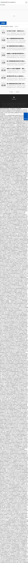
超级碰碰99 (11, 223)
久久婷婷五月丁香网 (5, 273)
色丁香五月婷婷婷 (21, 295)
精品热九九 (15, 560)
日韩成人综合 (21, 468)
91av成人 (13, 396)
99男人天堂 (15, 514)
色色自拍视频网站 (18, 310)
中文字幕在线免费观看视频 (13, 355)
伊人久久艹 (16, 191)
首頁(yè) (11, 26)
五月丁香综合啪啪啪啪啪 (16, 175)
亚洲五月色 (13, 131)
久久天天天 (22, 375)
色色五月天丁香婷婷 (20, 184)
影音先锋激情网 (21, 377)
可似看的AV (18, 236)
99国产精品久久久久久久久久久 (9, 199)
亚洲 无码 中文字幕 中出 (14, 492)
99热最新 (6, 123)
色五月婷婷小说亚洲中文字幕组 (17, 203)
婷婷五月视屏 (17, 216)
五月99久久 (19, 551)
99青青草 (2, 243)
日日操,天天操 (23, 488)
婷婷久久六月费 (11, 216)
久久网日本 (11, 515)
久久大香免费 (18, 408)
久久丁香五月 (14, 347)
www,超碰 (2, 510)
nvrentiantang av (10, 183)
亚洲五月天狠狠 (12, 246)
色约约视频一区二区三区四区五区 (8, 471)
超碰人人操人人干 (16, 518)
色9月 (23, 462)
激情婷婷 (22, 390)
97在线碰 (12, 159)
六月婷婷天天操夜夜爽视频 (12, 168)
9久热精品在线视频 (20, 548)
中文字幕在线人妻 (21, 299)
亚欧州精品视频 (15, 218)
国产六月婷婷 (19, 322)
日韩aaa (6, 442)
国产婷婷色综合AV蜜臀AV (12, 139)
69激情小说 (8, 386)
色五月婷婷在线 (14, 326)
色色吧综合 (10, 283)
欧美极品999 (23, 518)
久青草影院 (12, 165)
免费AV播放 (24, 357)
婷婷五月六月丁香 (19, 164)
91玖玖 (12, 178)
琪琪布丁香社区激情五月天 (6, 464)
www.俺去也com (3, 446)
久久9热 (18, 483)
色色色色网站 (18, 345)
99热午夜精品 (8, 416)
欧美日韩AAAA (6, 266)
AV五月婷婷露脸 (18, 329)
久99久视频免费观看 (15, 545)
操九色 (6, 562)
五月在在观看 (6, 413)
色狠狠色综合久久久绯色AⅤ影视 (9, 496)
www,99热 (8, 415)
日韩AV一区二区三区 (11, 554)
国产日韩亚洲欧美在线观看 (18, 171)
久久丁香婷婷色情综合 (10, 484)
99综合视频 (7, 503)
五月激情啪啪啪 (7, 347)
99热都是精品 (18, 442)
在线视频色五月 (24, 543)
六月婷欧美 (8, 281)
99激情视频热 (15, 379)
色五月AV (24, 161)
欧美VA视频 (10, 194)
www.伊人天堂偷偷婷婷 (15, 225)
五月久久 (8, 544)
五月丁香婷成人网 (6, 165)
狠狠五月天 (12, 382)
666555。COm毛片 (4, 334)
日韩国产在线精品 (21, 344)
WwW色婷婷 (21, 325)
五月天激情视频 (17, 494)
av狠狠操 (5, 554)
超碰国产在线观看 (3, 514)
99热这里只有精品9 (22, 217)
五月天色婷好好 (22, 490)
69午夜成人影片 (23, 317)
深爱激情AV (24, 314)
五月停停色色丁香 (10, 446)
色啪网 (1, 554)
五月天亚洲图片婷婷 (19, 223)
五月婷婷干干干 (6, 319)
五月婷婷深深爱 (12, 329)
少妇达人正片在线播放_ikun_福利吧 (17, 447)
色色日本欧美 (18, 396)
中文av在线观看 (21, 498)
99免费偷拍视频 (24, 513)
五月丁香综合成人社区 (20, 169)
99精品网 (7, 428)
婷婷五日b (17, 183)
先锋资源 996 (12, 261)
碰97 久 (9, 445)
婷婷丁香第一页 (17, 457)
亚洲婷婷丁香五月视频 (15, 362)
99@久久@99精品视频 (7, 360)
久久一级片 (9, 550)
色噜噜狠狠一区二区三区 (21, 411)
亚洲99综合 (6, 261)
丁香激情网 (16, 182)
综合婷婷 (25, 167)
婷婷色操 (18, 273)
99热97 (13, 288)
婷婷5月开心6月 (12, 417)
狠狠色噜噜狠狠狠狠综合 (20, 288)
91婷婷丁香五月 (19, 127)
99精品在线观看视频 (19, 229)
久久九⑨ (13, 187)
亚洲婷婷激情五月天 (4, 233)
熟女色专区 (25, 127)
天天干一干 (3, 383)
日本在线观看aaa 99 (20, 190)
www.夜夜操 (23, 238)
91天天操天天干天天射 (15, 349)
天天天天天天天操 (23, 510)
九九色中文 (19, 265)
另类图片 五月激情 (24, 370)
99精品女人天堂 (23, 281)
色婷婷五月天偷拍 (11, 190)
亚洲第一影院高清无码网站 (19, 372)
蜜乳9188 (11, 142)
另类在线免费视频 (14, 134)
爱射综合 (21, 487)
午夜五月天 (24, 292)
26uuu (1, 213)
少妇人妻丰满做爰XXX (7, 296)
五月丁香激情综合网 (24, 428)
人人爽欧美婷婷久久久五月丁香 (13, 499)
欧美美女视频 (15, 559)
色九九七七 (9, 189)
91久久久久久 (18, 165)
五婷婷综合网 (2, 341)
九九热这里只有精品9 (22, 413)
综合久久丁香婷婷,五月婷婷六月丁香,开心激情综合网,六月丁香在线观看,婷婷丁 (14, 374)
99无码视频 (7, 480)
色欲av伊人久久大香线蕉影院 (17, 439)
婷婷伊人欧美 (8, 134)
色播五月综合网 (17, 359)
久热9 (4, 179)
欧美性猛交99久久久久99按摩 (12, 341)
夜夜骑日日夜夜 (17, 118)
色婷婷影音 (9, 218)
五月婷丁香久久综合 (13, 344)
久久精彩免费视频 (10, 130)
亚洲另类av (5, 495)
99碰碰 (18, 199)
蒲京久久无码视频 (6, 214)
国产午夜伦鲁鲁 (10, 118)
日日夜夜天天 (23, 430)
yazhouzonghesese (20, 471)
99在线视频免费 (4, 164)
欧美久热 (15, 498)
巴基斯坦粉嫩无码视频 (4, 530)
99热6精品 (12, 176)
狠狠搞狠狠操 (15, 490)
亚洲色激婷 (21, 533)
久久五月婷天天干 (21, 401)
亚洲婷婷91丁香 (7, 159)
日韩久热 (9, 231)
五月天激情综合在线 (16, 228)
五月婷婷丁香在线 (7, 131)
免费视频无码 (11, 160)
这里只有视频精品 (11, 342)
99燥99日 (9, 419)
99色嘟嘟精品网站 (22, 277)
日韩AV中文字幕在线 (22, 456)
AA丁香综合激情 (19, 393)
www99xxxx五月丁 (9, 479)
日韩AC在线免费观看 (9, 363)
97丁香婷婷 (9, 405)
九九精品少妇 (15, 116)
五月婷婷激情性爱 (20, 347)
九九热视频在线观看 (14, 263)
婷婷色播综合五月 (8, 314)
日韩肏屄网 (7, 127)
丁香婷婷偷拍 (13, 184)
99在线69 (11, 451)
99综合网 (10, 174)
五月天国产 (17, 488)
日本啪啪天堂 (17, 130)
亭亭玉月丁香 (21, 232)
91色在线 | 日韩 (7, 243)
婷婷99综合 (18, 381)
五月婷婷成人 (14, 243)
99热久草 (10, 562)
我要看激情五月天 (8, 560)
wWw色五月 (18, 555)
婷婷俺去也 (15, 401)
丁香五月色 (20, 387)
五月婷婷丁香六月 (20, 461)
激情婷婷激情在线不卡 (21, 303)
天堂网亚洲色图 (21, 139)
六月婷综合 (24, 236)
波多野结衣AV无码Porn (9, 421)
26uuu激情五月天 (3, 216)
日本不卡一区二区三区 (6, 509)
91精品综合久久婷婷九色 (16, 507)
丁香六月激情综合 (14, 210)
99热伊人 (2, 382)
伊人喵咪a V (7, 295)
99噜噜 (25, 333)
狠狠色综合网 (8, 556)
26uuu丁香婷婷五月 (15, 214)
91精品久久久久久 (5, 515)
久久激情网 (23, 555)
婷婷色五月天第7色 (22, 133)
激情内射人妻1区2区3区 (18, 194)
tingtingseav (4, 325)
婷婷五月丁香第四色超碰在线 (19, 248)
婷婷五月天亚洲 (5, 195)
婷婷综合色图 (6, 457)
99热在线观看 (11, 348)
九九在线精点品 (14, 509)
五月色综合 (5, 137)
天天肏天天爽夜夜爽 (14, 364)
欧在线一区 (20, 486)
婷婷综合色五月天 (3, 202)
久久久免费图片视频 (22, 526)
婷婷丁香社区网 (4, 205)
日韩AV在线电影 (9, 539)
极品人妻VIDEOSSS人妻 (10, 280)
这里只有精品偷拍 (8, 558)
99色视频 (11, 530)
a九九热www (21, 337)
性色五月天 (14, 458)
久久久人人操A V (3, 183)
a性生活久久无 (17, 406)
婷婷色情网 (21, 466)
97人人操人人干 (20, 163)
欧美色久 (25, 524)
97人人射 (16, 530)
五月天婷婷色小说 (16, 202)
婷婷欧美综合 (21, 341)
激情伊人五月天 (22, 379)
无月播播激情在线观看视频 (19, 137)
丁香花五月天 (2, 521)
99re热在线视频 (13, 551)
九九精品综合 (21, 389)
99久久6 (22, 359)
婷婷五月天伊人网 (3, 332)
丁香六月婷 (2, 558)
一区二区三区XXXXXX (10, 126)
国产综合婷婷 (23, 342)
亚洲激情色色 (13, 491)
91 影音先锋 (7, 321)
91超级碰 (11, 413)
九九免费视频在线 (7, 435)
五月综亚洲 (6, 525)
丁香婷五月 (7, 397)
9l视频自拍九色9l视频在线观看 (8, 488)
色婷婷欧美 (4, 499)
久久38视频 (6, 167)
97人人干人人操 (12, 529)
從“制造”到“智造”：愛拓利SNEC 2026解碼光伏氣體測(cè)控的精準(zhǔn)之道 (16, 31)
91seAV (8, 220)
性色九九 (20, 426)
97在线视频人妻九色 (16, 460)
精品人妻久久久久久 (12, 351)
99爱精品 (23, 126)
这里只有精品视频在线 (12, 284)
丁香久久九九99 (9, 412)
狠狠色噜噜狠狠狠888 (21, 209)
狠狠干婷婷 (3, 454)
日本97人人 (22, 174)
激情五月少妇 (17, 262)
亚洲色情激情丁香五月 (10, 145)
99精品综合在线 (12, 357)
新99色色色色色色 (13, 167)
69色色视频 (15, 133)
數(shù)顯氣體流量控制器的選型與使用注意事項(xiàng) (16, 38)
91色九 (15, 377)
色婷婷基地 (25, 189)
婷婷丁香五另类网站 (5, 393)
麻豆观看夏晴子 (6, 461)
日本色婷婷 (25, 293)
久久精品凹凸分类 (5, 473)
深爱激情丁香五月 (22, 263)
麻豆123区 (23, 202)
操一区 (24, 387)
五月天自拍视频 (22, 559)
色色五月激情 (20, 524)
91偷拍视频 (10, 325)
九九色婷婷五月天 (19, 505)
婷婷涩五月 (3, 550)
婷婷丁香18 (5, 209)
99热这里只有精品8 (20, 153)
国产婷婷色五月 (13, 340)
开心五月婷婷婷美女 (12, 476)
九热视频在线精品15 (7, 247)
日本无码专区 (9, 379)
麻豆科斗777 (21, 558)
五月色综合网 (16, 394)
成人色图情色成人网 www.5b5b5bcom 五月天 (10, 307)
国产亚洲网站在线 (23, 138)
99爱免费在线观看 (11, 408)
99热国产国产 (19, 220)
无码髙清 (24, 227)
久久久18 (11, 372)
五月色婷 (2, 536)
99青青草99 (20, 436)
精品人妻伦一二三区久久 (17, 189)
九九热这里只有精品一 (7, 116)
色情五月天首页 (5, 138)
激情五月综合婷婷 (14, 468)
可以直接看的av (21, 366)
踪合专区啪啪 (8, 540)
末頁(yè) (17, 91)
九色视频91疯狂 (19, 152)
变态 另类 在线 (18, 472)
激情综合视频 (8, 235)
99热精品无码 (8, 436)
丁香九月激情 (4, 400)
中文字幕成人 (17, 160)
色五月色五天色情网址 (15, 254)
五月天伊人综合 (9, 304)
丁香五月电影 (24, 356)
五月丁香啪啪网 (13, 461)
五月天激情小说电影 (5, 182)
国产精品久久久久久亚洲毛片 (20, 427)
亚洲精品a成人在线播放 (9, 427)
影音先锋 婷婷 (16, 138)
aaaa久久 (3, 281)
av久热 (19, 168)
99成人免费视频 (7, 253)
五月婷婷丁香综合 (15, 402)
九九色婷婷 (22, 483)
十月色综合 (9, 469)
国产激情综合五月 (14, 532)
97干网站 (7, 223)
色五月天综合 (5, 541)
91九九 (19, 287)
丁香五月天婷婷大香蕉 (14, 397)
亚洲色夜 (8, 506)
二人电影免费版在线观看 (12, 520)
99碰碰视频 (22, 199)
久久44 (9, 164)
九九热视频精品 (24, 345)
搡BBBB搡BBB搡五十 (7, 524)
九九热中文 (14, 443)
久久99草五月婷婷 (15, 537)
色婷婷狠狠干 (14, 161)
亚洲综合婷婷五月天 (4, 152)
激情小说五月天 (17, 383)
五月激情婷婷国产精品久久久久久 (8, 274)
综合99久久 (3, 311)
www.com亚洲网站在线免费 (5, 443)
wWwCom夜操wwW (22, 364)
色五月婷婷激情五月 (9, 378)
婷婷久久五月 (11, 198)
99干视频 (8, 250)
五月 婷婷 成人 (19, 506)
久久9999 (8, 468)
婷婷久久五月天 (20, 284)
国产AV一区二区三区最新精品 (10, 398)
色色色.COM (5, 417)
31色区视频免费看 (12, 392)
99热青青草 (22, 394)
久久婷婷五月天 (3, 430)
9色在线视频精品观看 (14, 487)
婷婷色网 (14, 556)
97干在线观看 (5, 355)
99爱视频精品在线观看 (8, 248)
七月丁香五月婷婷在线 (12, 526)
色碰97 (7, 246)
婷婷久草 (14, 330)
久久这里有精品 (10, 311)
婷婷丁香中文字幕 (7, 306)
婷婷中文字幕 (13, 500)
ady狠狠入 (4, 193)
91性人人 (5, 299)
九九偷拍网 (16, 533)
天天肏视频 (24, 509)
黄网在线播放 (16, 317)
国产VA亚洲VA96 (16, 208)
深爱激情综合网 (21, 338)
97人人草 (25, 152)
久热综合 (8, 225)
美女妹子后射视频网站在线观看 (18, 550)
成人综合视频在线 (14, 368)
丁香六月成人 (7, 184)
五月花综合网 (4, 356)
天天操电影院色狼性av (4, 552)
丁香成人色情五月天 (15, 510)
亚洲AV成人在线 (7, 323)
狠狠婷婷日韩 (9, 154)
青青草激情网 (13, 273)
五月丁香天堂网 (9, 477)
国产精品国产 (4, 208)
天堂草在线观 (10, 208)
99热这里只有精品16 (22, 560)
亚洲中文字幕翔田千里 (19, 382)
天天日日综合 (21, 424)
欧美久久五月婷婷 (10, 528)
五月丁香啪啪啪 (16, 352)
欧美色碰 (7, 548)
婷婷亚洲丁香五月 (9, 201)
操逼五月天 (6, 529)
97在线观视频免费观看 (21, 496)
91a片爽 (24, 176)
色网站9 (3, 259)
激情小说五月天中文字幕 (22, 520)
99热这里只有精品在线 (10, 535)
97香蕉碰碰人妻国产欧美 (12, 217)
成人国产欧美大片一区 (23, 242)
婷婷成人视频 (24, 330)
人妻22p (4, 539)
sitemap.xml (23, 106)
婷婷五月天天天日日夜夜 (5, 362)
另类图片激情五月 (23, 360)
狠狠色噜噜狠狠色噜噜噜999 (8, 135)
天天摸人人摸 (23, 160)
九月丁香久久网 (20, 480)
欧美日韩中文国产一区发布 (19, 268)
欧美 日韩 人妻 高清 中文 (17, 119)
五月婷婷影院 (13, 127)
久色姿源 (12, 544)
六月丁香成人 (7, 297)
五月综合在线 (10, 333)
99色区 (13, 164)
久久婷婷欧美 (16, 201)
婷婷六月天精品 (9, 146)
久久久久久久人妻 (21, 212)
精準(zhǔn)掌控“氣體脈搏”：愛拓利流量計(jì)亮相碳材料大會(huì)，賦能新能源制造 (16, 68)
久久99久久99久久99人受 (16, 255)
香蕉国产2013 (20, 167)
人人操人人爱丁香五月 (8, 144)
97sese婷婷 (19, 432)
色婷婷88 (25, 150)
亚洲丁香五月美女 (10, 481)
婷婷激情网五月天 (5, 451)
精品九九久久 (6, 367)
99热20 (1, 525)
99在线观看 (2, 505)
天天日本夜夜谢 (4, 172)
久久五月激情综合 (23, 214)
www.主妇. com (22, 218)
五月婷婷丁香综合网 (7, 288)
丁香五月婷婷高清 (16, 360)
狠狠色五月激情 (10, 317)
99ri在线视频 (4, 308)
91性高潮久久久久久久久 (12, 287)
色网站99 (15, 477)
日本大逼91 (3, 469)
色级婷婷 (8, 270)
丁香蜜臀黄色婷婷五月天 (20, 122)
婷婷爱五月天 (14, 522)
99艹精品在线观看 (5, 232)
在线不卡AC (8, 500)
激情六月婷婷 (20, 235)
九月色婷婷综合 (13, 503)
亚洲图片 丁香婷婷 (15, 375)
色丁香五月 (5, 351)
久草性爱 (2, 357)
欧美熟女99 (4, 257)
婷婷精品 (5, 481)
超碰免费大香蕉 (15, 206)
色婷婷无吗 (19, 123)
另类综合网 (21, 258)
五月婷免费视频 (10, 336)
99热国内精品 (10, 406)
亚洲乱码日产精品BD (9, 338)
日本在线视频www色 (6, 326)
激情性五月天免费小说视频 (19, 334)
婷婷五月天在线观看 (6, 439)
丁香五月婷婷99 (16, 400)
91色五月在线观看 (9, 449)
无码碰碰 (8, 277)
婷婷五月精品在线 (14, 156)
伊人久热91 (18, 330)
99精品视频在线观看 (18, 336)
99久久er (23, 146)
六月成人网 (20, 291)
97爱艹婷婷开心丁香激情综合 (19, 244)
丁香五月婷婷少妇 (6, 447)
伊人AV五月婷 (24, 154)
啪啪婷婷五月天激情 (17, 154)
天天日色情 (17, 187)
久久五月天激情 (23, 421)
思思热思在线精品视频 (12, 332)
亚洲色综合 (18, 417)
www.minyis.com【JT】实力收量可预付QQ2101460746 (11, 450)
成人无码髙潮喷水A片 (6, 285)
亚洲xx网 (3, 500)
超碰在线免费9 (13, 220)
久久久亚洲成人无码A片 (11, 475)
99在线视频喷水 (6, 441)
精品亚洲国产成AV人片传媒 (7, 289)
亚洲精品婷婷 (12, 345)
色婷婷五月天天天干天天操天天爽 (11, 426)
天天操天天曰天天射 (15, 281)
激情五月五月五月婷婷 (10, 472)
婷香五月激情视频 (9, 409)
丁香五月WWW (13, 236)
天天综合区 (7, 263)
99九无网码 (19, 476)
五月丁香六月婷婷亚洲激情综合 (10, 462)
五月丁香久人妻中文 (8, 518)
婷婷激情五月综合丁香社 (16, 321)
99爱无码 (11, 129)
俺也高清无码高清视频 (18, 142)
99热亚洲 (3, 242)
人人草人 (26, 480)
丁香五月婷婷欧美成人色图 (22, 340)
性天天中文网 (23, 187)
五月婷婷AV (18, 259)
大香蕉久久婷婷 (9, 513)
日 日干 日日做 (23, 262)
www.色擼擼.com (23, 545)
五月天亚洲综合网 (11, 169)
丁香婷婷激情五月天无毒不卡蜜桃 (19, 193)
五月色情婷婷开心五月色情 (6, 244)
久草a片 (25, 233)
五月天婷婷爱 (20, 272)
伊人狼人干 (14, 524)
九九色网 (20, 353)
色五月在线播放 (7, 510)
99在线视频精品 (22, 423)
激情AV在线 (6, 322)
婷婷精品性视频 (11, 115)
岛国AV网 (16, 378)
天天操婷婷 (23, 254)
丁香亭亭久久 (22, 484)
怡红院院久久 (12, 195)
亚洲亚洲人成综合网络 (9, 453)
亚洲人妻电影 (18, 357)
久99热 (1, 115)
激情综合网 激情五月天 (6, 187)
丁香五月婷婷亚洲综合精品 (5, 543)
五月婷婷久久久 (7, 390)
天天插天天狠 (15, 464)
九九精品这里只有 (8, 559)
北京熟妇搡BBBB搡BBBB (8, 327)
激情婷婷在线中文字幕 (11, 141)
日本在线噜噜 (4, 405)
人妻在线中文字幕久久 (4, 555)
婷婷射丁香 (19, 161)
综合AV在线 (6, 382)
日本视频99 (19, 491)
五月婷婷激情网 (10, 423)
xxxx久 (16, 159)
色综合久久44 (8, 272)
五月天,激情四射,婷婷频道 (6, 291)
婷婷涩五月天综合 (23, 201)
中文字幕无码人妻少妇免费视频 (13, 430)
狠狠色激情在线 (24, 541)
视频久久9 (20, 172)
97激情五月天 (19, 131)
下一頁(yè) (11, 91)
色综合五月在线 (21, 368)
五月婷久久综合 (9, 149)
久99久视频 (6, 157)
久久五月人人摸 (13, 480)
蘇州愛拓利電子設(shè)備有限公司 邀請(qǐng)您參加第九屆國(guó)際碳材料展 (16, 76)
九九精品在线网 (24, 250)
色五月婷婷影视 (7, 161)
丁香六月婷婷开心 (20, 500)
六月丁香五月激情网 (8, 502)
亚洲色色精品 (12, 473)
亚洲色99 (19, 351)
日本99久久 (25, 552)
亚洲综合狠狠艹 (7, 191)
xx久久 (4, 513)
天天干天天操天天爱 (20, 274)
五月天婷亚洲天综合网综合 (20, 454)
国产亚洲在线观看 (15, 148)
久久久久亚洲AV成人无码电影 (19, 536)
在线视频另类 (8, 259)
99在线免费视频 (15, 247)
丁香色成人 (20, 150)
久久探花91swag (12, 278)
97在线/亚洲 (3, 287)
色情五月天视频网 (10, 383)
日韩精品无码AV (16, 541)
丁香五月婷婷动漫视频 (12, 486)
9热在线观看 (13, 253)
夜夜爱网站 (15, 291)
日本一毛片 (7, 156)
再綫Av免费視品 (13, 404)
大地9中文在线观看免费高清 (13, 495)
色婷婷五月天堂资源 (18, 302)
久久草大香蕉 (17, 515)
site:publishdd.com (17, 238)
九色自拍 (8, 349)
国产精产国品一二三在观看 (15, 227)
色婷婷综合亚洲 (6, 404)
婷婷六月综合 (19, 157)
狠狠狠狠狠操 (21, 465)
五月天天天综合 (17, 266)
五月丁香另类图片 (3, 153)
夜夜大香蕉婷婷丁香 (4, 371)
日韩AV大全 (10, 269)
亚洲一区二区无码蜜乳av (21, 145)
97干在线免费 (8, 255)
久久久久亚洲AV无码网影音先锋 (8, 122)
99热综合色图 (14, 272)
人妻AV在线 (9, 193)
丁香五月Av (19, 540)
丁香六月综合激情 (5, 262)
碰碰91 (6, 283)
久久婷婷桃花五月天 (22, 530)
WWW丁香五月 (24, 381)
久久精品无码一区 (3, 293)
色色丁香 (21, 537)
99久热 (5, 445)
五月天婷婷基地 (4, 526)
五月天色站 (17, 205)
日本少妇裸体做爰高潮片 (20, 431)
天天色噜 (25, 302)
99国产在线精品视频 (4, 330)
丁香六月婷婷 (10, 308)
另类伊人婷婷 (20, 243)
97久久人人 (10, 137)
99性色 (10, 330)
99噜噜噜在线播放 (9, 370)
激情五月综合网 (9, 352)
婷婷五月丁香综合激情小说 (21, 529)
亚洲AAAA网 (14, 235)
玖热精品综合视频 (18, 176)
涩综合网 (2, 347)
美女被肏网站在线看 (14, 353)
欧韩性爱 (3, 507)
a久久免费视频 (12, 548)
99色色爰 (4, 145)
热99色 (9, 172)
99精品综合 (23, 321)
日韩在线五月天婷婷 (17, 146)
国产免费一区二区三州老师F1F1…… (8, 124)
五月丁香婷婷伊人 (3, 284)
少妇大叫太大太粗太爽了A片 (10, 411)
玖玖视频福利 (13, 312)
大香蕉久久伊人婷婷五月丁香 (9, 389)
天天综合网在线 (23, 481)
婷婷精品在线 (21, 116)
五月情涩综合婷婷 (23, 182)
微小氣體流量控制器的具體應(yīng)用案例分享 (16, 46)
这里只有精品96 (7, 197)
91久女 (19, 210)
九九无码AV (15, 304)
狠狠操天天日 (5, 392)
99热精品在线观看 (21, 323)
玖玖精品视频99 (8, 458)
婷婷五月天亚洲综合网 (8, 240)
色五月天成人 (15, 424)
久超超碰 (7, 300)
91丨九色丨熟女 (5, 492)
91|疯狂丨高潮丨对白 (4, 129)
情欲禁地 (25, 229)
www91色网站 (10, 268)
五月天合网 (16, 337)
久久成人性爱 (16, 269)
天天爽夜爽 (20, 239)
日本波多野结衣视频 (15, 547)
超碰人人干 (21, 402)
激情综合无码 (5, 174)
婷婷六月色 (18, 342)
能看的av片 (23, 312)
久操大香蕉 (22, 528)
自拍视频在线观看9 (14, 270)
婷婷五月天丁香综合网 (20, 246)
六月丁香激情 (22, 495)
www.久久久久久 (22, 308)
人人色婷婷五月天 (3, 231)
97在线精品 (14, 303)
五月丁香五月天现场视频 (18, 333)
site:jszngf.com (21, 441)
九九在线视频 (8, 242)
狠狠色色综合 (17, 453)
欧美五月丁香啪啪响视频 (12, 387)
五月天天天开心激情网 (16, 306)
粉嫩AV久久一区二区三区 (16, 386)
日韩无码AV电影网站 (21, 477)
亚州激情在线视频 (11, 153)
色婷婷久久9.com (17, 311)
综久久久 (23, 507)
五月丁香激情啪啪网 (15, 445)
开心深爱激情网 (14, 212)
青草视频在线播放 (8, 238)
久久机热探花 (24, 551)
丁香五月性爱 (14, 419)
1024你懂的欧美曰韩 (4, 278)
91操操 (4, 317)
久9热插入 (11, 457)
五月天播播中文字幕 (12, 209)
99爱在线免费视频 (23, 315)
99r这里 (5, 342)
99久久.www (4, 130)
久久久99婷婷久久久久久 (19, 135)
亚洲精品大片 (23, 400)
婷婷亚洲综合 (21, 221)
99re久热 (13, 505)
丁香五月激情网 (11, 205)
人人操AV (10, 228)
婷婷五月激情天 (16, 174)
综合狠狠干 (5, 198)
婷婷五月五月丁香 (12, 432)
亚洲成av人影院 (10, 377)
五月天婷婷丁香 (6, 210)
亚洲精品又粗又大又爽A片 (18, 412)
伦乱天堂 (4, 220)
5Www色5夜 (16, 421)
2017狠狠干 (6, 236)
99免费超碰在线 (7, 150)
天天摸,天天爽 (19, 438)
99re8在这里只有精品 (7, 375)
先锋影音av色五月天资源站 (6, 171)
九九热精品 (15, 502)
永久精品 (2, 150)
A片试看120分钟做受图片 (17, 285)
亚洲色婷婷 (16, 544)
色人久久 (19, 462)
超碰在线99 (2, 295)
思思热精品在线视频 (7, 213)
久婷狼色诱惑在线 (9, 394)
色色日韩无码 (19, 398)
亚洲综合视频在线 (20, 141)
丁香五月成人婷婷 (9, 133)
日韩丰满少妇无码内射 (8, 533)
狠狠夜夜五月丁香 (17, 409)
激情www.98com (18, 195)
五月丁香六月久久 (22, 451)
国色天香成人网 (3, 168)
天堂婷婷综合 (22, 183)
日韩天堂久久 (4, 268)
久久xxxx (9, 254)
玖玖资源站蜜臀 (8, 522)
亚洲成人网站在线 (16, 149)
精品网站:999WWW (22, 378)
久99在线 (2, 303)
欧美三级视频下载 (7, 206)
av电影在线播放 (14, 150)
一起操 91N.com (10, 258)
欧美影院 (17, 484)
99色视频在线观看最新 (20, 434)
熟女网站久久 (8, 203)
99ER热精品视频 (19, 280)
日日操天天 (13, 259)
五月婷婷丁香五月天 (20, 392)
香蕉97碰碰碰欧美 (18, 446)
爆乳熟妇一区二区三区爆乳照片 (12, 517)
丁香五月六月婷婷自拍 (23, 562)
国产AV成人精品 (24, 442)
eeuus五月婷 (15, 325)
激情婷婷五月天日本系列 (21, 554)
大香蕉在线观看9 (14, 465)
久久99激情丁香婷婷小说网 (9, 381)
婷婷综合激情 (13, 393)
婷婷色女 (22, 515)
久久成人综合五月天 (6, 396)
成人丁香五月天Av (10, 239)
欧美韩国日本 (22, 148)
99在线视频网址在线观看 (5, 368)
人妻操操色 (14, 540)
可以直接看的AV (7, 385)
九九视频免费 (16, 283)
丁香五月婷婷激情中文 (10, 318)
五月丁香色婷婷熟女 (8, 536)
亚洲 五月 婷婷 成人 (22, 532)
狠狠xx (18, 435)
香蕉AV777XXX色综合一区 (13, 257)
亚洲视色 (21, 539)
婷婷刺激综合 (22, 397)
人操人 (24, 436)
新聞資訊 (3, 23)
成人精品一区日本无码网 (5, 547)
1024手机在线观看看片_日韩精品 (8, 434)
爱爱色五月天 (14, 323)
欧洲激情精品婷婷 (17, 327)
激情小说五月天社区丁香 (11, 438)
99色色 (10, 233)
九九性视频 (3, 154)
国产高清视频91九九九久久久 (22, 535)
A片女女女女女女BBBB (6, 221)
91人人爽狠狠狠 (19, 251)
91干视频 (16, 338)
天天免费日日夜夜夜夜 (8, 498)
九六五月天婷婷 (15, 242)
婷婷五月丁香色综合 (20, 318)
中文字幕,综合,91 (15, 231)
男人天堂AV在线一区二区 (5, 251)
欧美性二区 (4, 312)
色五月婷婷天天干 (8, 120)
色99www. (5, 115)
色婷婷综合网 (8, 402)
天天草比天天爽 (17, 144)
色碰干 (12, 191)
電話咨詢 (25, 118)
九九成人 (19, 312)
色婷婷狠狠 (10, 202)
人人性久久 (13, 186)
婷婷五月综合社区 (8, 366)
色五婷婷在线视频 (21, 525)
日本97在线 (10, 514)
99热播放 (22, 349)
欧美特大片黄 (19, 278)
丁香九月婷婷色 (21, 326)
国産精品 (16, 239)
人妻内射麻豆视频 (18, 293)
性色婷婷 (4, 349)
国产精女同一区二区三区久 (20, 473)
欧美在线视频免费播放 (18, 363)
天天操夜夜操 (18, 126)
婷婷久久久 (16, 428)
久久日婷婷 (17, 481)
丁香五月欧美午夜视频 (7, 424)
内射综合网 (11, 334)
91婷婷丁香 (11, 262)
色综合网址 (23, 457)
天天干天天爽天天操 (6, 186)
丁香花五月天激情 (14, 441)
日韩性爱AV (2, 156)
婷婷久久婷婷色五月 (11, 454)
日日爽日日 (17, 528)
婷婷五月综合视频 (20, 475)
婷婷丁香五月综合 (20, 124)
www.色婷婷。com (18, 552)
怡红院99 (25, 503)
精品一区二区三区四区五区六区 (16, 319)
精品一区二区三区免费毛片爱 (6, 315)
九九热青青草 (5, 329)
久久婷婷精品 (2, 544)
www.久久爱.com (17, 348)
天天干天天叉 (23, 228)
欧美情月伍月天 (12, 367)
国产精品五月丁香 (13, 163)
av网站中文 (18, 356)
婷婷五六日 (7, 487)
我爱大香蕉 (8, 507)
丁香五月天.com (3, 139)
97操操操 (8, 312)
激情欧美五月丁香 (20, 253)
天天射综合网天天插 (15, 415)
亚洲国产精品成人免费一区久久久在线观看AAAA (15, 276)
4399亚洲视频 (16, 308)
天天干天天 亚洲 (24, 149)
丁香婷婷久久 (8, 179)
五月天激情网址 (8, 119)
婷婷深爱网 (11, 266)
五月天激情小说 (17, 178)
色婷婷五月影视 (15, 315)
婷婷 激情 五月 (15, 420)
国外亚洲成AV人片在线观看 (11, 456)
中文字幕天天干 (14, 221)
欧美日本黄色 (21, 514)
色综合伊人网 (15, 562)
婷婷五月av (15, 449)
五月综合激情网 (16, 120)
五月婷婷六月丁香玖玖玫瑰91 (19, 296)
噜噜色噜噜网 (23, 435)
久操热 (25, 232)
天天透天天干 (17, 198)
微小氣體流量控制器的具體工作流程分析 (16, 83)
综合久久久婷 (9, 401)
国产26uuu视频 (13, 292)
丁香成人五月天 (7, 212)
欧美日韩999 (24, 367)
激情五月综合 (15, 558)
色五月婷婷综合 (12, 322)
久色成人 (11, 138)
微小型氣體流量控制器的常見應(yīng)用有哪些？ (16, 61)
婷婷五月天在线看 (21, 159)
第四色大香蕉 (24, 417)
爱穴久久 (12, 182)
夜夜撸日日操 (5, 348)
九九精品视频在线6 (17, 129)
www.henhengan (22, 257)
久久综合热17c (6, 466)
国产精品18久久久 (9, 490)
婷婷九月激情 (15, 366)
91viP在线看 (20, 522)
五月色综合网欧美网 (19, 261)
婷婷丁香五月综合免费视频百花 (19, 479)
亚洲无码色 (13, 251)
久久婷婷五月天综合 (7, 420)
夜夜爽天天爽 (19, 556)
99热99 (3, 378)
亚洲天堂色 (16, 451)
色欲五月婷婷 (20, 503)
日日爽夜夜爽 (12, 555)
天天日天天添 (21, 420)
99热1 (1, 481)
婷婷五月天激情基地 (12, 123)
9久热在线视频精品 (14, 297)
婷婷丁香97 (22, 225)
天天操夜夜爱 (19, 367)
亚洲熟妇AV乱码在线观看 (16, 416)
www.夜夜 (6, 357)
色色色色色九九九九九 (16, 543)
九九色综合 (11, 428)
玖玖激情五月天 (22, 247)
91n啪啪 (3, 133)
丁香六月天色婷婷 (5, 372)
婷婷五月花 (10, 541)
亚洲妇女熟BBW (11, 310)
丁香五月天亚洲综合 (16, 179)
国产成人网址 (11, 229)
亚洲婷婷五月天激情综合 (11, 521)
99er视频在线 (21, 385)
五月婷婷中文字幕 (14, 197)
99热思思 (23, 165)
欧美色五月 (23, 216)
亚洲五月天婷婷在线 (13, 525)
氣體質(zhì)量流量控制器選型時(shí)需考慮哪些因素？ (16, 53)
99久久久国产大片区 (5, 176)
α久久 (22, 311)
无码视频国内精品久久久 (17, 224)
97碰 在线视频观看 (6, 175)
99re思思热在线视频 (5, 292)
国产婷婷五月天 (11, 299)
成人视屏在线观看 (3, 190)
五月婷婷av (13, 506)
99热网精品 (12, 552)
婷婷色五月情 (2, 235)
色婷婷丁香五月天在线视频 (10, 265)
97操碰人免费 (23, 198)
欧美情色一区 (6, 353)
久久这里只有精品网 (24, 283)
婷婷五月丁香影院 (14, 511)
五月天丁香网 (22, 415)
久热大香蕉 (5, 160)
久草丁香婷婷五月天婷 (6, 180)
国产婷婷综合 (21, 233)
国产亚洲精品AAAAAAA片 (6, 460)
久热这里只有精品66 (11, 356)
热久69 (19, 502)
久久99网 (6, 476)
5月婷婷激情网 (21, 449)
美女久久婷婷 (15, 405)
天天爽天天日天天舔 (9, 359)
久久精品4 (25, 329)
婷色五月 (20, 509)
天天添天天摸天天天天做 (5, 511)
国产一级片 (3, 506)
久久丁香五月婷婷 (23, 445)
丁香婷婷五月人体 (16, 289)
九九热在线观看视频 (14, 466)
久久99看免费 (8, 505)
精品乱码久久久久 (8, 224)
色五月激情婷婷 (20, 419)
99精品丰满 (19, 404)
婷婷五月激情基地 (8, 303)
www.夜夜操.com (12, 152)
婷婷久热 (23, 130)
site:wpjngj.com (3, 520)
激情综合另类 (16, 240)
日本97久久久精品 (21, 332)
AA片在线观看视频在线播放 (16, 180)
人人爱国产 (16, 258)
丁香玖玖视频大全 (16, 513)
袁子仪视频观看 (23, 269)
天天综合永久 (14, 435)
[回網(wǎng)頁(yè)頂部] (26, 114)
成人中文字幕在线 (5, 142)
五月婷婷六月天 (11, 293)
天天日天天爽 (14, 213)
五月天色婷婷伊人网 (13, 232)
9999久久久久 (22, 464)
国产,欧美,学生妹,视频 (17, 314)
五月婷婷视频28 (10, 337)
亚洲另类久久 (14, 172)
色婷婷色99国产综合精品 (20, 115)
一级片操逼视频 (12, 157)
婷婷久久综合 (12, 431)
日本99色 (15, 413)
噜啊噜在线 (9, 148)
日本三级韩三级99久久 (15, 390)
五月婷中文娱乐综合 (14, 277)
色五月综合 (4, 387)
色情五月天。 (15, 233)
